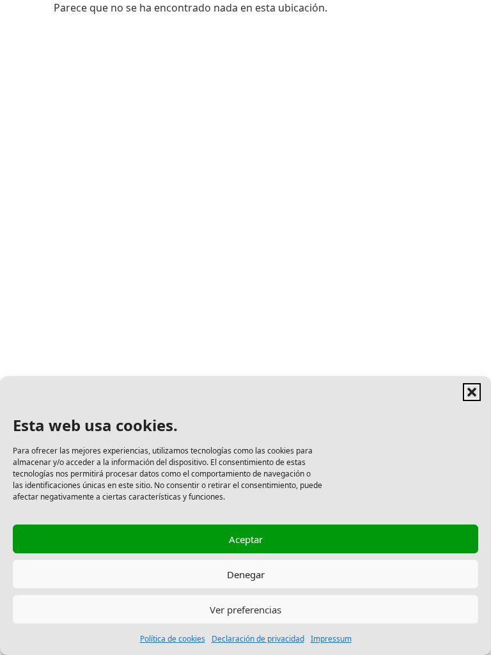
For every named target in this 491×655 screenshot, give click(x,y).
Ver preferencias (245, 609)
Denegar (246, 574)
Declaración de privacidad (258, 638)
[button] (471, 392)
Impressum (331, 638)
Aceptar (246, 539)
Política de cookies (172, 638)
